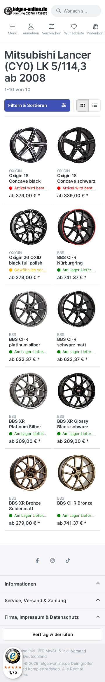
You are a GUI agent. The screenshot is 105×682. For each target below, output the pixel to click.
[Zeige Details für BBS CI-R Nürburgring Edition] (76, 227)
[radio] (82, 105)
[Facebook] (37, 560)
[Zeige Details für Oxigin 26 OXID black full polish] (28, 227)
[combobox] (76, 11)
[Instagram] (52, 560)
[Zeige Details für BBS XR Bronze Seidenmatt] (28, 472)
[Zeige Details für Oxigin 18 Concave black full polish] (28, 145)
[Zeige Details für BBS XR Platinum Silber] (28, 390)
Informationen (20, 584)
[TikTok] (67, 560)
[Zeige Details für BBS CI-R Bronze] (76, 472)
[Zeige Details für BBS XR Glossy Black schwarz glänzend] (76, 390)
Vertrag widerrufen (52, 634)
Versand (78, 650)
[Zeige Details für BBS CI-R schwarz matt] (76, 309)
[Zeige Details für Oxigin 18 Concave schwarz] (76, 145)
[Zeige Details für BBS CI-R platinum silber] (28, 309)
